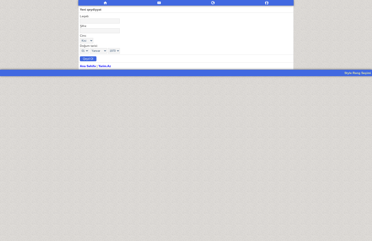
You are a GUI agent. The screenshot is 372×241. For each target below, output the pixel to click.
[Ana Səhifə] (105, 3)
